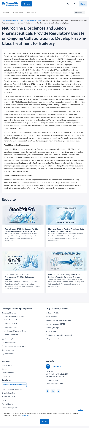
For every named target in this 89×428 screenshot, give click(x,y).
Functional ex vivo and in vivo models (59, 335)
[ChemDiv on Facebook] (47, 391)
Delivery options (8, 373)
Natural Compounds (11, 335)
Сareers (5, 369)
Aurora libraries (7, 404)
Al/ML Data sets (51, 317)
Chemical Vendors (8, 393)
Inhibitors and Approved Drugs (15, 331)
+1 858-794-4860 (52, 380)
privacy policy (24, 415)
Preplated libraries (10, 327)
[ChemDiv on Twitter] (58, 391)
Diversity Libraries (10, 323)
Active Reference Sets (11, 320)
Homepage (6, 21)
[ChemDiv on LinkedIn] (53, 391)
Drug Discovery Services (57, 308)
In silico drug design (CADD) (56, 324)
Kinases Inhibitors (8, 397)
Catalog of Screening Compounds (17, 308)
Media (22, 21)
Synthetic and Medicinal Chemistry (58, 320)
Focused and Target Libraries (14, 316)
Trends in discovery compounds (14, 384)
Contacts (50, 361)
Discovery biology (52, 328)
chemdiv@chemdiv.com (54, 383)
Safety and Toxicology (53, 339)
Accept (44, 421)
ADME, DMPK (51, 331)
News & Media (7, 365)
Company (14, 21)
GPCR (4, 400)
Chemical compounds (9, 408)
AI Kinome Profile (52, 313)
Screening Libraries (9, 313)
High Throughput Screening (12, 389)
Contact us (6, 376)
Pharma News (31, 21)
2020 (39, 21)
